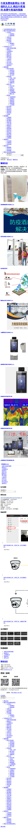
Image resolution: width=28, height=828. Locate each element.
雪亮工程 (9, 54)
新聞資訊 (6, 139)
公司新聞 (9, 141)
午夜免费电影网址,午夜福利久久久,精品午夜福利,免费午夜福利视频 (13, 6)
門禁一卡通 (13, 78)
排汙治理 (9, 62)
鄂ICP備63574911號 (16, 692)
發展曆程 (12, 34)
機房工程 (12, 93)
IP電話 (11, 87)
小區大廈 (9, 123)
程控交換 (12, 86)
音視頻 (8, 95)
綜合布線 (9, 106)
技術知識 (9, 144)
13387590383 (4, 20)
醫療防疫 (9, 56)
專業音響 (12, 103)
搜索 (22, 155)
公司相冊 (9, 38)
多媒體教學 (13, 97)
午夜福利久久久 (8, 46)
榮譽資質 (9, 40)
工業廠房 (9, 117)
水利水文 (9, 60)
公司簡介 (9, 32)
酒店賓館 (9, 120)
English (3, 695)
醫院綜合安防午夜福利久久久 (7, 300)
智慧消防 (9, 112)
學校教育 (9, 119)
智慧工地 (9, 131)
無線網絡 (12, 90)
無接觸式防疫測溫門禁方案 (6, 396)
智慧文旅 (9, 134)
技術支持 (9, 149)
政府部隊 (9, 128)
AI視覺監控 (10, 51)
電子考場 (9, 57)
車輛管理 (12, 82)
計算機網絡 (13, 92)
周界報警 (12, 73)
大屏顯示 (12, 98)
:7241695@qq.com (7, 669)
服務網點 (9, 147)
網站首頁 (9, 159)
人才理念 (12, 45)
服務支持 (6, 145)
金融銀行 (9, 126)
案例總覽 (6, 115)
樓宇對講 (12, 79)
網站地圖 (3, 826)
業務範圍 (6, 67)
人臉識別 (9, 59)
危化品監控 (10, 63)
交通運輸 (9, 138)
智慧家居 (9, 111)
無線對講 (12, 89)
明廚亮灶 (9, 52)
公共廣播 (12, 104)
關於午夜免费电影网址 (10, 30)
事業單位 (9, 125)
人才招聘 (9, 41)
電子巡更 (12, 75)
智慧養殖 (9, 133)
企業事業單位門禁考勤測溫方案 (7, 460)
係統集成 (9, 109)
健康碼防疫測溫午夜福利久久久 (7, 364)
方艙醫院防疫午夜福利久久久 (7, 332)
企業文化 (9, 37)
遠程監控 (9, 65)
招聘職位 (12, 43)
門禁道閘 (9, 76)
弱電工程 (9, 84)
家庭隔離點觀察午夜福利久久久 (7, 204)
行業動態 (9, 142)
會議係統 (12, 101)
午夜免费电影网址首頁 (10, 29)
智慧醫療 (9, 136)
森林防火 (9, 49)
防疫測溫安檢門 (4, 268)
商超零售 (9, 122)
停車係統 (12, 81)
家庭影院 (12, 100)
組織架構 (12, 35)
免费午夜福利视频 (11, 48)
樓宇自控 (9, 108)
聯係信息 (4, 661)
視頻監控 (12, 70)
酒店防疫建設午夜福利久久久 (7, 236)
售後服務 (9, 150)
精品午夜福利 (10, 68)
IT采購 (8, 114)
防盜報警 (12, 71)
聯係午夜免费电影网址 (10, 152)
